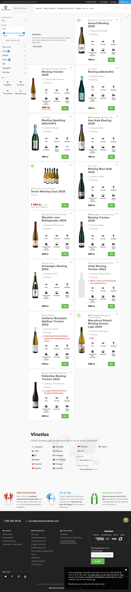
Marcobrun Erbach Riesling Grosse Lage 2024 (100, 323)
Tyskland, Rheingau (99, 31)
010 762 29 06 (91, 2)
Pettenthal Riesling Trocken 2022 (54, 378)
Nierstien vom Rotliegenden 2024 (54, 219)
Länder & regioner (49, 8)
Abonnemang (20, 93)
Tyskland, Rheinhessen (54, 79)
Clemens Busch (102, 214)
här (93, 579)
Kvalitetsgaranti (38, 547)
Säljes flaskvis (13, 40)
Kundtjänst (104, 2)
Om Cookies (36, 564)
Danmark (59, 451)
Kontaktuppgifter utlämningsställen (68, 542)
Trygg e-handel (38, 561)
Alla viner (39, 8)
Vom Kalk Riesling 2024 (99, 122)
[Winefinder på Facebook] (12, 576)
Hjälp (114, 2)
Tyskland (83, 446)
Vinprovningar (9, 541)
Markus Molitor (48, 315)
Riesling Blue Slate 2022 (100, 170)
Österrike (38, 464)
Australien (59, 446)
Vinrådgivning (62, 8)
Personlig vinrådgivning (42, 551)
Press (34, 554)
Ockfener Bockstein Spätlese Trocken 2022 (54, 321)
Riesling (93, 34)
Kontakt (63, 534)
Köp (111, 60)
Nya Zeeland (60, 459)
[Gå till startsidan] (5, 8)
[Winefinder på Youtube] (25, 576)
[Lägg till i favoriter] (118, 19)
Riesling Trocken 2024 (99, 219)
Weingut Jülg (101, 117)
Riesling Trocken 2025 (52, 73)
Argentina (38, 446)
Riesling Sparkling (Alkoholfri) (53, 122)
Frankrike (59, 455)
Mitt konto (125, 2)
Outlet (91, 8)
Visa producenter (89, 469)
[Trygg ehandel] (125, 522)
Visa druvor (86, 460)
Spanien (38, 468)
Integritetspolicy (38, 537)
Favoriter (20, 85)
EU (36, 455)
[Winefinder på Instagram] (18, 576)
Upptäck (78, 8)
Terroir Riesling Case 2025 (48, 193)
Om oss (85, 8)
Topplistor (8, 85)
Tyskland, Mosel (97, 76)
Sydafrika (59, 468)
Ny (79, 20)
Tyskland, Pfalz (96, 128)
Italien (37, 459)
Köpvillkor (35, 557)
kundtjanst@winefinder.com (43, 521)
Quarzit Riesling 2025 (98, 25)
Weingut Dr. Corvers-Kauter (100, 20)
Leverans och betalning (71, 537)
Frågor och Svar (38, 544)
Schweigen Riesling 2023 (54, 268)
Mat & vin (71, 8)
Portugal (58, 464)
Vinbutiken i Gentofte (12, 544)
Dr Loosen (92, 69)
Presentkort (7, 93)
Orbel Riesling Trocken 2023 (97, 268)
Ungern (104, 446)
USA (82, 450)
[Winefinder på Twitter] (5, 576)
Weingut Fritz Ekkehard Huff (54, 69)
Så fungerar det (38, 541)
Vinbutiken (7, 534)
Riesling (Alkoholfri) (101, 71)
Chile (37, 451)
